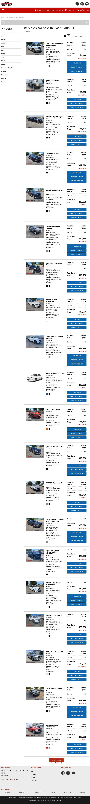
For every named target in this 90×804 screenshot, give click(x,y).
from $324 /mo (82, 498)
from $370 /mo (82, 703)
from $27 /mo (82, 58)
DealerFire (40, 797)
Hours (16, 779)
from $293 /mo (82, 424)
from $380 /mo (82, 740)
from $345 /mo (82, 630)
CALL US (7, 792)
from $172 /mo (82, 131)
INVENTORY (37, 792)
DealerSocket (52, 797)
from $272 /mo (82, 315)
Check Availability (76, 67)
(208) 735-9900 (9, 779)
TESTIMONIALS (67, 792)
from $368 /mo (82, 667)
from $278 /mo (82, 388)
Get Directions (5, 775)
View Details (77, 63)
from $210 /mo (82, 205)
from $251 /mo (82, 278)
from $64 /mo (82, 95)
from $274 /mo (82, 351)
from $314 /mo (82, 461)
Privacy (53, 800)
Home (3, 17)
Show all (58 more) (56, 763)
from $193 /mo (82, 168)
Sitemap (59, 800)
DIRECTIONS (22, 792)
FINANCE (52, 792)
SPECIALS (82, 792)
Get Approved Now (77, 71)
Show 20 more (56, 760)
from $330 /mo (82, 528)
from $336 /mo (82, 591)
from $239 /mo (82, 241)
